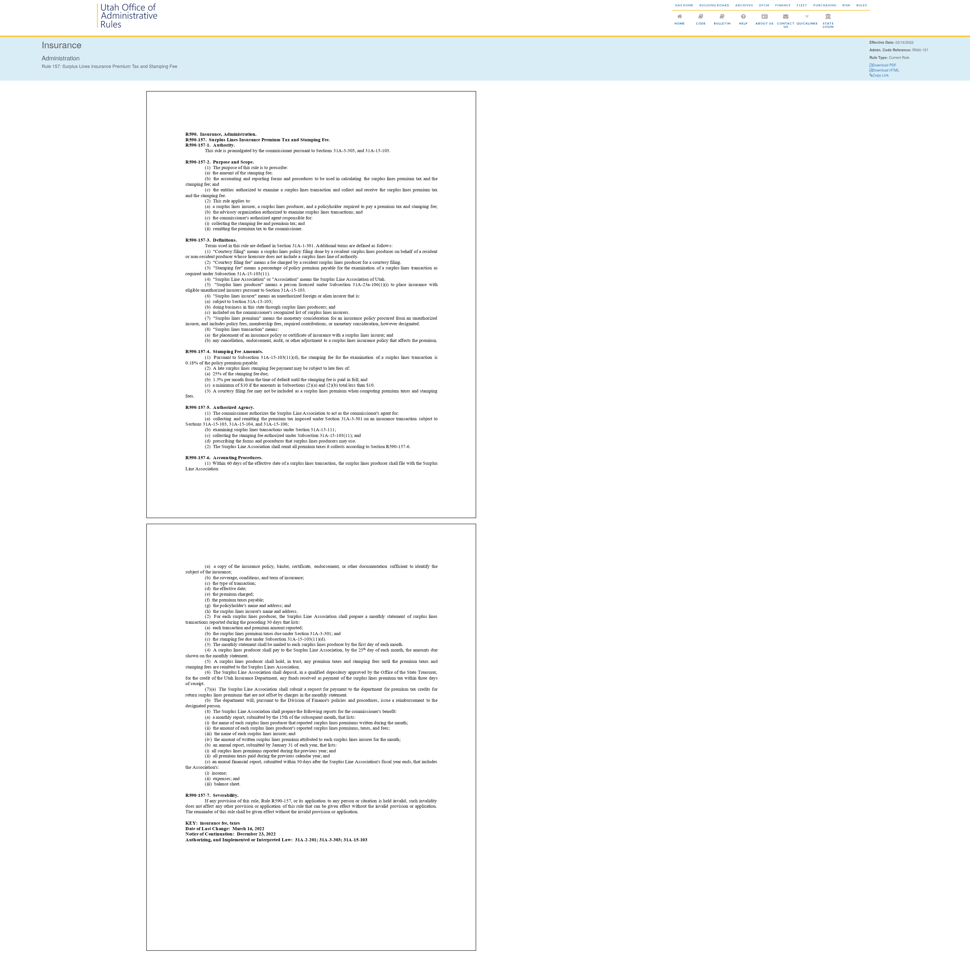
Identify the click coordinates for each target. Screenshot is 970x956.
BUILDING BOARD (714, 5)
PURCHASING (824, 5)
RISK (846, 5)
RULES (861, 5)
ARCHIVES (744, 5)
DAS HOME (684, 5)
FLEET (802, 5)
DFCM (764, 5)
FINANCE (783, 5)
